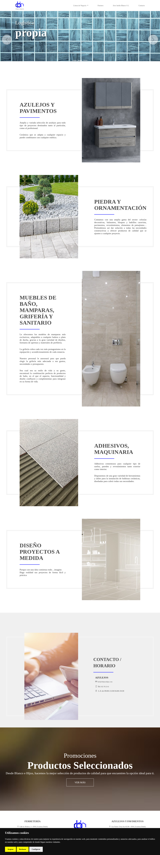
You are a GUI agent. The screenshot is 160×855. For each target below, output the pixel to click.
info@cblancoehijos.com (105, 682)
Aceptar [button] (11, 849)
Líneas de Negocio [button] (80, 6)
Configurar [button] (36, 849)
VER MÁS (80, 782)
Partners (100, 6)
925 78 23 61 (105, 687)
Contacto (141, 6)
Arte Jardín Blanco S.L (121, 6)
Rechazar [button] (22, 849)
